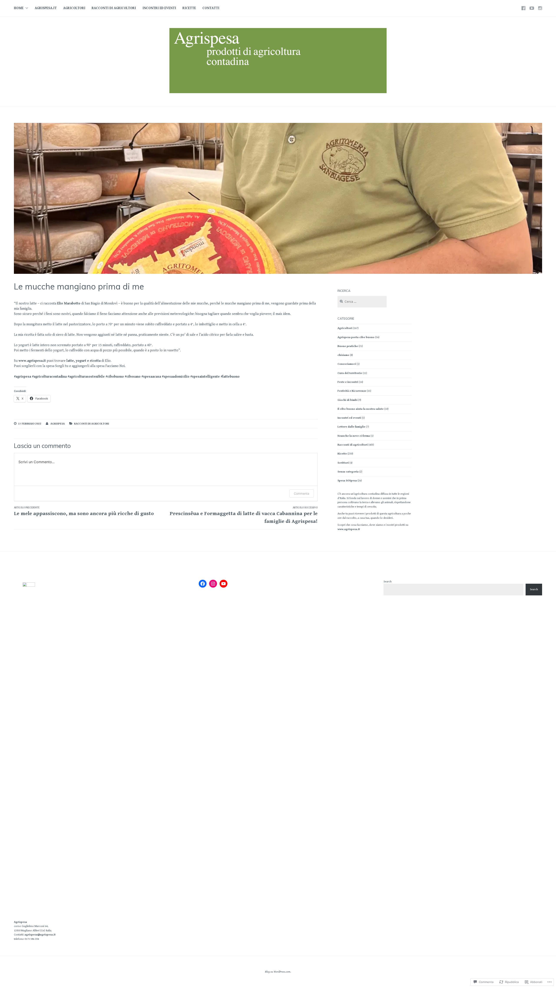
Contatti (210, 8)
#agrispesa (22, 377)
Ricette (189, 8)
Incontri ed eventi (159, 8)
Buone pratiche (348, 346)
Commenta (301, 493)
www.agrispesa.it (32, 361)
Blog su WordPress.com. (278, 971)
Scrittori (343, 462)
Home (18, 8)
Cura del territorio (350, 373)
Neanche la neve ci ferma (354, 436)
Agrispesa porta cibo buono (356, 337)
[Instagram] (213, 584)
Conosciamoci (347, 364)
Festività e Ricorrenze (352, 391)
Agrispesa (20, 922)
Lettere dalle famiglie (351, 426)
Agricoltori (74, 8)
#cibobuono (115, 377)
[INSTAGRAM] (540, 8)
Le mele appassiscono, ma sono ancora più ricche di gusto (84, 511)
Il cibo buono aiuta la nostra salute (361, 409)
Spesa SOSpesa (347, 480)
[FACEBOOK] (523, 8)
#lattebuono (230, 377)
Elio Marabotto (68, 303)
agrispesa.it (46, 8)
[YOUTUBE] (532, 8)
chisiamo (343, 355)
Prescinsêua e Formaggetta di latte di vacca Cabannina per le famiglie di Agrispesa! (244, 515)
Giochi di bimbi (347, 400)
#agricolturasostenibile (86, 377)
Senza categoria (348, 471)
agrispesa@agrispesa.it (40, 934)
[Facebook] (203, 584)
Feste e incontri (348, 382)
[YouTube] (223, 584)
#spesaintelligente (205, 377)
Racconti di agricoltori (114, 8)
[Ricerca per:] (362, 302)
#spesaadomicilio (175, 377)
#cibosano (133, 377)
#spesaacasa (151, 377)
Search (388, 581)
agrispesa (57, 423)
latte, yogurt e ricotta (83, 361)
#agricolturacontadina (49, 377)
